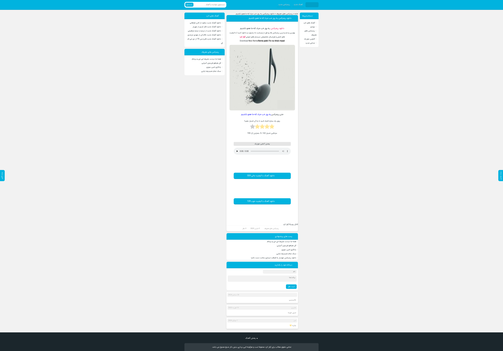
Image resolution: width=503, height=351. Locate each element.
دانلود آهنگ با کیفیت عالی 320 (261, 175)
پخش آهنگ (250, 338)
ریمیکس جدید (284, 4)
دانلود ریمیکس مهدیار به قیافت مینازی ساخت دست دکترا (273, 258)
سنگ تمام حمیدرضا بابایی (286, 254)
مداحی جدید (310, 43)
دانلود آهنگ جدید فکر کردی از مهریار (207, 27)
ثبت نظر (291, 286)
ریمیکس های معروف (284, 14)
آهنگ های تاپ (309, 23)
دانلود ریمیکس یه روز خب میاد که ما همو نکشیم (270, 18)
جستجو (189, 5)
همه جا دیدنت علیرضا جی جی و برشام (281, 241)
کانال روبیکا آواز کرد (290, 224)
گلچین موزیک (309, 39)
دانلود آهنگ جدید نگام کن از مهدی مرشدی (204, 35)
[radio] (271, 127)
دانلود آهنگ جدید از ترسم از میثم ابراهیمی (204, 31)
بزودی (312, 27)
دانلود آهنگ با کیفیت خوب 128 (261, 201)
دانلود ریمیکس (277, 28)
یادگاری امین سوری (288, 249)
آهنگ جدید (298, 4)
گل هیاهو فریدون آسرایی (286, 245)
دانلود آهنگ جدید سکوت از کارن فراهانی (205, 23)
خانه (296, 14)
